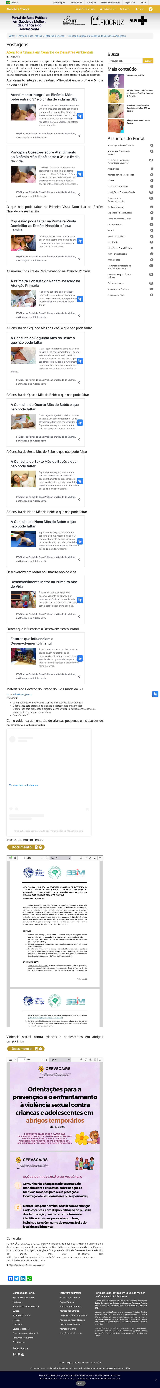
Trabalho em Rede (116, 295)
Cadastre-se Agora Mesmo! (25, 1333)
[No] (156, 1379)
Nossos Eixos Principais (23, 1297)
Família (111, 230)
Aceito (81, 1383)
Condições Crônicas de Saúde (121, 192)
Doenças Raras (115, 224)
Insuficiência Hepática (117, 254)
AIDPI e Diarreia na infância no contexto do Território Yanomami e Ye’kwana (140, 93)
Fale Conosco (19, 1342)
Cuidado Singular (116, 207)
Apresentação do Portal (71, 1306)
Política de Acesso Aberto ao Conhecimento (130, 1328)
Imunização (113, 242)
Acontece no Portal (21, 1315)
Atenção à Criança (18, 9)
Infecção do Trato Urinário (120, 248)
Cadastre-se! (109, 9)
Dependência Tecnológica (120, 212)
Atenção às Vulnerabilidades (121, 174)
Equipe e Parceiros (21, 1329)
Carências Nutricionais (118, 186)
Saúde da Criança (116, 283)
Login (141, 9)
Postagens (17, 1302)
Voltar (12, 36)
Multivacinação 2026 (135, 75)
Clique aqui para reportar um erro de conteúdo (80, 1362)
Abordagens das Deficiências (121, 145)
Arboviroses (113, 169)
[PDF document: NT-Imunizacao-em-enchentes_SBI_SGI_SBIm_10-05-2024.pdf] (55, 941)
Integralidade (114, 260)
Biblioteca (17, 1324)
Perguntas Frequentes (23, 1337)
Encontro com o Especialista (26, 1306)
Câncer (111, 180)
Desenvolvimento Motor (119, 218)
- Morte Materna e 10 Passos (74, 1315)
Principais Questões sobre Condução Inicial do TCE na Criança (138, 108)
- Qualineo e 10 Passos (71, 1324)
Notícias (16, 1320)
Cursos (16, 1311)
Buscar (148, 60)
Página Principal (67, 1302)
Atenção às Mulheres (69, 1311)
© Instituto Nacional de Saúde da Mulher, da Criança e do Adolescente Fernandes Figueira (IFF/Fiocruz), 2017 (80, 1368)
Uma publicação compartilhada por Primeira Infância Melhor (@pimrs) (49, 831)
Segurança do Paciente (118, 289)
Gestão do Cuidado (116, 236)
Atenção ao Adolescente (71, 1333)
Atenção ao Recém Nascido (72, 1320)
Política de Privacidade (70, 1297)
